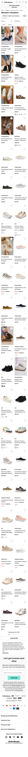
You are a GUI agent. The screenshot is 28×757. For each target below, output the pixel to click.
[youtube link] (18, 737)
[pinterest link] (10, 737)
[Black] (15, 235)
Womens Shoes (14, 10)
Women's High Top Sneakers (11, 16)
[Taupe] (17, 145)
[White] (4, 232)
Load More (14, 638)
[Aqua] (4, 447)
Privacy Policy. (19, 690)
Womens (7, 10)
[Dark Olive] (19, 114)
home (2, 10)
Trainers (21, 10)
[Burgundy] (2, 629)
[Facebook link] (14, 737)
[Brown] (15, 114)
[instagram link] (6, 737)
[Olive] (2, 324)
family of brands (16, 685)
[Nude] (2, 386)
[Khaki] (21, 114)
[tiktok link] (22, 737)
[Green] (4, 324)
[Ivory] (17, 235)
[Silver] (17, 114)
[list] (14, 6)
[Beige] (15, 145)
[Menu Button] (2, 2)
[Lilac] (6, 537)
